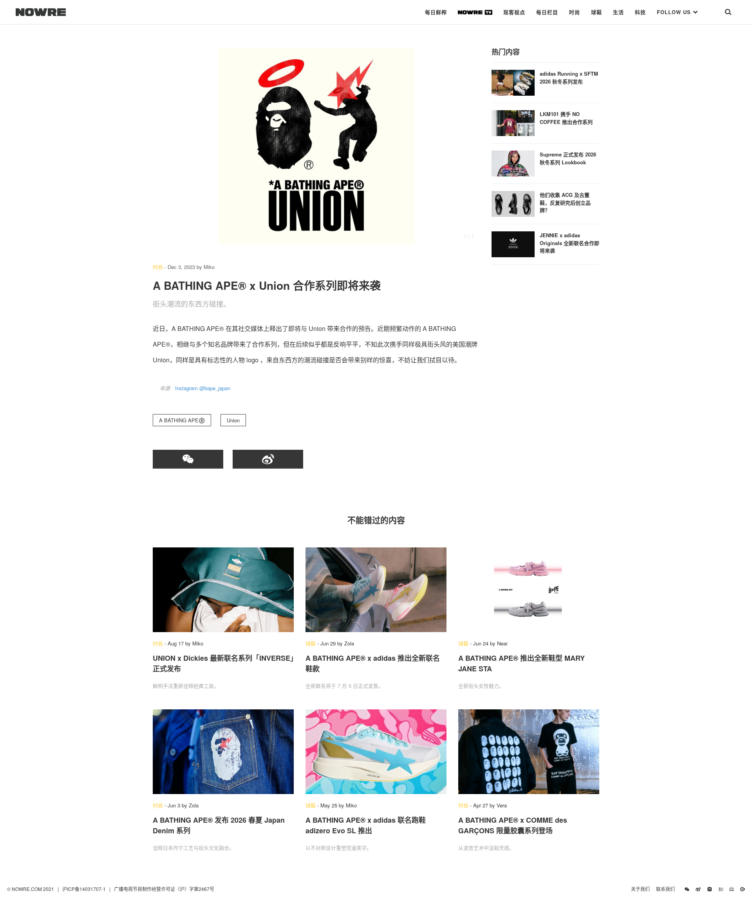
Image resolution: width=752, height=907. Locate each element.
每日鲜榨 (436, 12)
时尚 (574, 12)
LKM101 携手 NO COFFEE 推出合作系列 (566, 117)
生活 (618, 12)
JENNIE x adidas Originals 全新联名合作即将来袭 (569, 242)
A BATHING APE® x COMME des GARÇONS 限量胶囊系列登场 (512, 825)
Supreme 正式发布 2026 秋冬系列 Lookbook (568, 158)
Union (233, 420)
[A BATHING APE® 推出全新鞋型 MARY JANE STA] (528, 589)
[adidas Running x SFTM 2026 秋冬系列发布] (513, 81)
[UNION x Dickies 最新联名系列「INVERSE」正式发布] (223, 589)
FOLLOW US (675, 12)
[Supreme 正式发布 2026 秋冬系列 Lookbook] (513, 162)
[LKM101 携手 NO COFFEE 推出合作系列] (513, 122)
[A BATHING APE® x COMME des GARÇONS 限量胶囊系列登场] (528, 751)
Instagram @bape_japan (202, 388)
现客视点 (514, 12)
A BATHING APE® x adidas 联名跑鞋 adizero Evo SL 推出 (366, 825)
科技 (640, 12)
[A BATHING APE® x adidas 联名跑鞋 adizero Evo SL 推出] (376, 751)
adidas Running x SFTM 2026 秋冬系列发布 (569, 77)
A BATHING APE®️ (182, 420)
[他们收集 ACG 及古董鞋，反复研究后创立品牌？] (513, 202)
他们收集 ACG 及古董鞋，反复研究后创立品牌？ (565, 202)
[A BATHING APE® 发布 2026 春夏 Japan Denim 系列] (223, 751)
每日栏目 (547, 12)
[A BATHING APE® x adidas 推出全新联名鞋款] (376, 589)
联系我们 (667, 888)
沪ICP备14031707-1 (84, 888)
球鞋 (596, 12)
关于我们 (640, 888)
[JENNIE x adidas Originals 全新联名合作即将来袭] (513, 243)
